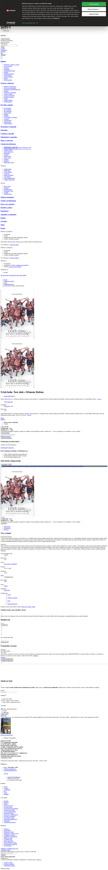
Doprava (6, 802)
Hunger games (8, 189)
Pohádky (6, 116)
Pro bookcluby (8, 845)
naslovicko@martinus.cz (14, 777)
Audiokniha (5, 712)
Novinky (6, 155)
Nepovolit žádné (94, 14)
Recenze (6, 529)
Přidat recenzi (4, 642)
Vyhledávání (4, 43)
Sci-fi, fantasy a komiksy (10, 117)
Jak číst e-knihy (8, 807)
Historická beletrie (9, 74)
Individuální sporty (9, 284)
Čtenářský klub (8, 839)
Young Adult (7, 113)
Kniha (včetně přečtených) (9, 709)
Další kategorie (8, 80)
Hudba (3, 218)
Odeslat (3, 855)
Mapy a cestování (7, 140)
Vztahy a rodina (8, 94)
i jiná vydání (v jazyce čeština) (10, 700)
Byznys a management (10, 88)
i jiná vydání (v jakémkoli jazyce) (11, 702)
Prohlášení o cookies (9, 835)
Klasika (6, 72)
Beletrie (3, 61)
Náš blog (6, 829)
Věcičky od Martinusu (8, 201)
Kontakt (6, 801)
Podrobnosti (7, 528)
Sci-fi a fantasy (8, 66)
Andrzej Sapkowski (9, 179)
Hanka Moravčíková (9, 396)
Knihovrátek (7, 830)
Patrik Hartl (7, 170)
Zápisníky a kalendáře (8, 214)
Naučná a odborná (7, 83)
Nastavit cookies (8, 862)
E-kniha (4, 710)
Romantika (7, 69)
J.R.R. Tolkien (8, 172)
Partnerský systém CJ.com (11, 833)
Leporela (6, 119)
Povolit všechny (94, 4)
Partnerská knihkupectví (10, 770)
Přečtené (3, 51)
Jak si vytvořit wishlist (10, 811)
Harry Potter (7, 186)
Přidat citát (3, 715)
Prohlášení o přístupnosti (10, 836)
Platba (5, 804)
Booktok (6, 161)
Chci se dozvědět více (28, 23)
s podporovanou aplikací (21, 265)
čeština (6, 586)
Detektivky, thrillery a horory (11, 64)
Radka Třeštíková (9, 175)
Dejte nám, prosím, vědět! (28, 606)
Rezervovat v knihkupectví (7, 434)
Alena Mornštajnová (9, 178)
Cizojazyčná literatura (8, 144)
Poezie (6, 78)
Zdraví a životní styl (9, 95)
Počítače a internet (9, 97)
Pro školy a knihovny (9, 816)
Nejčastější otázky (9, 813)
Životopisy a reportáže (10, 92)
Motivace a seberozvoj (10, 86)
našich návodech (14, 244)
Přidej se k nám (8, 838)
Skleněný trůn (7, 194)
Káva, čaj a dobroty (8, 204)
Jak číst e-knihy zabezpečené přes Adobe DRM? (13, 275)
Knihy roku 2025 (8, 152)
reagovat (3, 657)
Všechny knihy (8, 150)
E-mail (2, 690)
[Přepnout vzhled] (1, 57)
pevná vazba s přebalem (10, 564)
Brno (5, 767)
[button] (54, 429)
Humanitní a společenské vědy (12, 89)
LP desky (4, 221)
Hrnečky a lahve (6, 207)
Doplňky (3, 55)
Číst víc (99, 399)
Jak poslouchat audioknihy (11, 808)
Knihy (2, 47)
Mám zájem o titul (9, 162)
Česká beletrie (8, 75)
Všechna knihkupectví (10, 769)
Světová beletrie (8, 77)
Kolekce (6, 159)
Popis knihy (7, 526)
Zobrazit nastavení (92, 9)
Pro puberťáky (8, 111)
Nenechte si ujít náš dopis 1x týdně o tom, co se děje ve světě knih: (18, 851)
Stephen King (7, 169)
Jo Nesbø (6, 173)
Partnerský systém (9, 832)
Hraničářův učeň (8, 191)
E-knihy (3, 48)
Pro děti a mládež (7, 105)
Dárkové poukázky (7, 197)
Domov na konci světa (7, 735)
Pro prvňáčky (7, 109)
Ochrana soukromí (9, 864)
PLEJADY (7, 406)
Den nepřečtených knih (10, 842)
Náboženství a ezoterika (9, 137)
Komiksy (6, 67)
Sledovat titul (4, 714)
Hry (2, 53)
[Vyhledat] (17, 45)
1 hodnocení (9, 402)
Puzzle (3, 228)
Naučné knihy (8, 120)
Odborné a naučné (9, 281)
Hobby (6, 98)
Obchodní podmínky (9, 865)
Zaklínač (6, 188)
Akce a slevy (7, 158)
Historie (6, 91)
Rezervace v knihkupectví (11, 814)
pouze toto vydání (7, 699)
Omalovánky (7, 122)
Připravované (7, 156)
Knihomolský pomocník (7, 447)
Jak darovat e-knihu (9, 810)
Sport (5, 283)
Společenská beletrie (9, 70)
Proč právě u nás (8, 805)
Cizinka (6, 192)
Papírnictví (4, 211)
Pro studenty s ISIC (9, 817)
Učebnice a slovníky (7, 134)
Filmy (3, 225)
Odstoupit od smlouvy (10, 822)
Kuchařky (4, 130)
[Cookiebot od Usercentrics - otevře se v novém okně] (11, 23)
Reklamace (7, 821)
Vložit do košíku (5, 433)
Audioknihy (4, 50)
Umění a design (8, 100)
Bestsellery (7, 153)
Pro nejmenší (7, 108)
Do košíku (3, 523)
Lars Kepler (7, 176)
